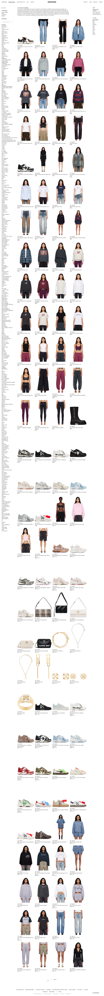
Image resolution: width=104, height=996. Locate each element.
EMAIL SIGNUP (72, 989)
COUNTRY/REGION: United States (60, 989)
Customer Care (20, 989)
